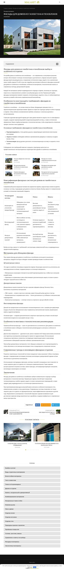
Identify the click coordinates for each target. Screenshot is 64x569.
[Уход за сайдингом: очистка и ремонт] (8, 160)
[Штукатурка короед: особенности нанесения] (8, 167)
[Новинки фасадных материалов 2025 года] (8, 173)
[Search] (59, 2)
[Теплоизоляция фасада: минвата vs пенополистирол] (46, 432)
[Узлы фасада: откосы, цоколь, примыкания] (17, 432)
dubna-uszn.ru (34, 568)
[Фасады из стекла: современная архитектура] (36, 160)
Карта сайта (32, 562)
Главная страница (8, 8)
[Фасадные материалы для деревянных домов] (36, 167)
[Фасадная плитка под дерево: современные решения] (36, 173)
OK (34, 567)
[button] (5, 436)
